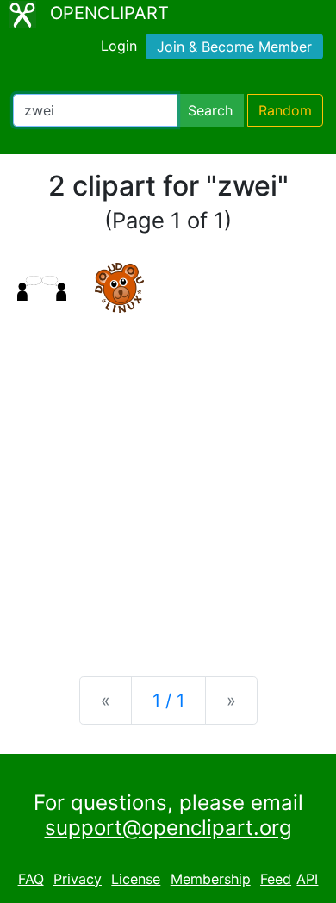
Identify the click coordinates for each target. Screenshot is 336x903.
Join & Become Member (234, 46)
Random (285, 110)
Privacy (77, 878)
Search (210, 110)
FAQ (31, 878)
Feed (275, 878)
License (135, 878)
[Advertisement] (168, 481)
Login (119, 45)
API (307, 878)
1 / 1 (168, 700)
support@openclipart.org (168, 827)
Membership (211, 878)
